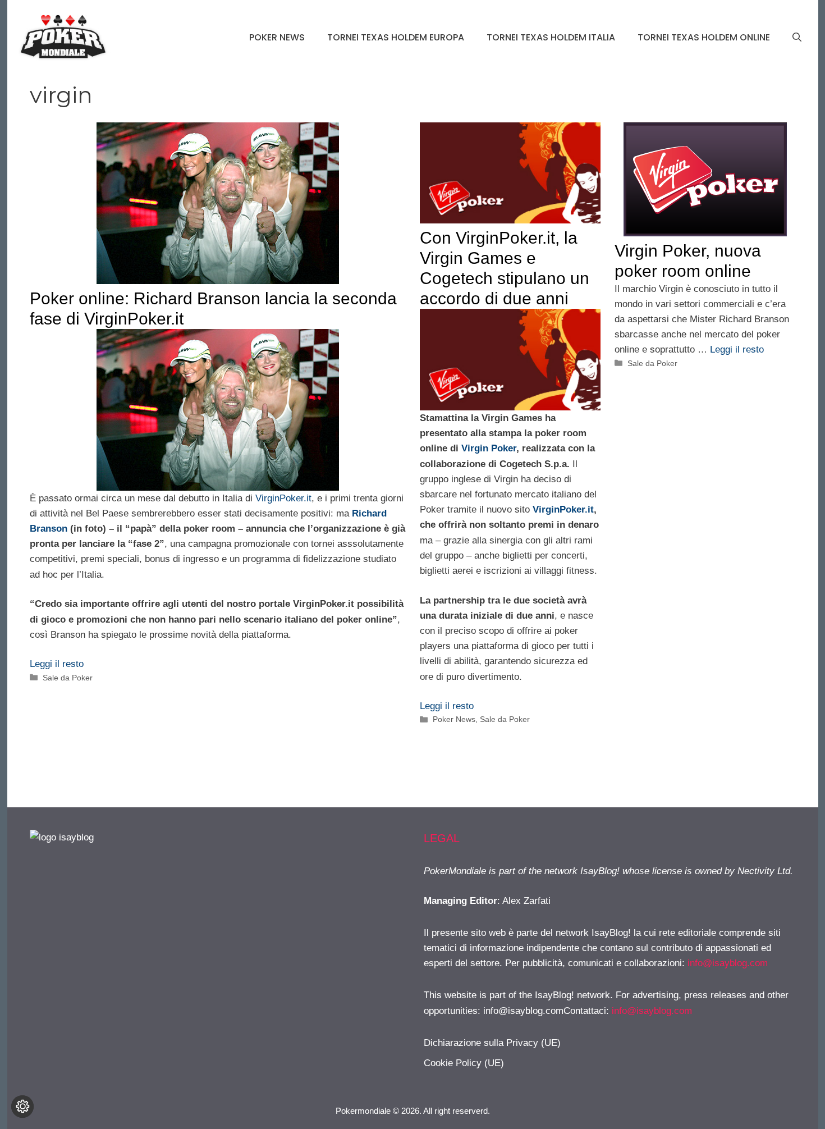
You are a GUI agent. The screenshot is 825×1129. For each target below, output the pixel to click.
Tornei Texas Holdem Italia (551, 37)
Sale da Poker (68, 677)
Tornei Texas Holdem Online (704, 37)
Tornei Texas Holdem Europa (395, 37)
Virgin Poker (488, 448)
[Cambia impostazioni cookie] (22, 1106)
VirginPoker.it (283, 498)
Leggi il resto (57, 664)
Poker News (277, 37)
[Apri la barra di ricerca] (797, 38)
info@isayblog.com (728, 963)
